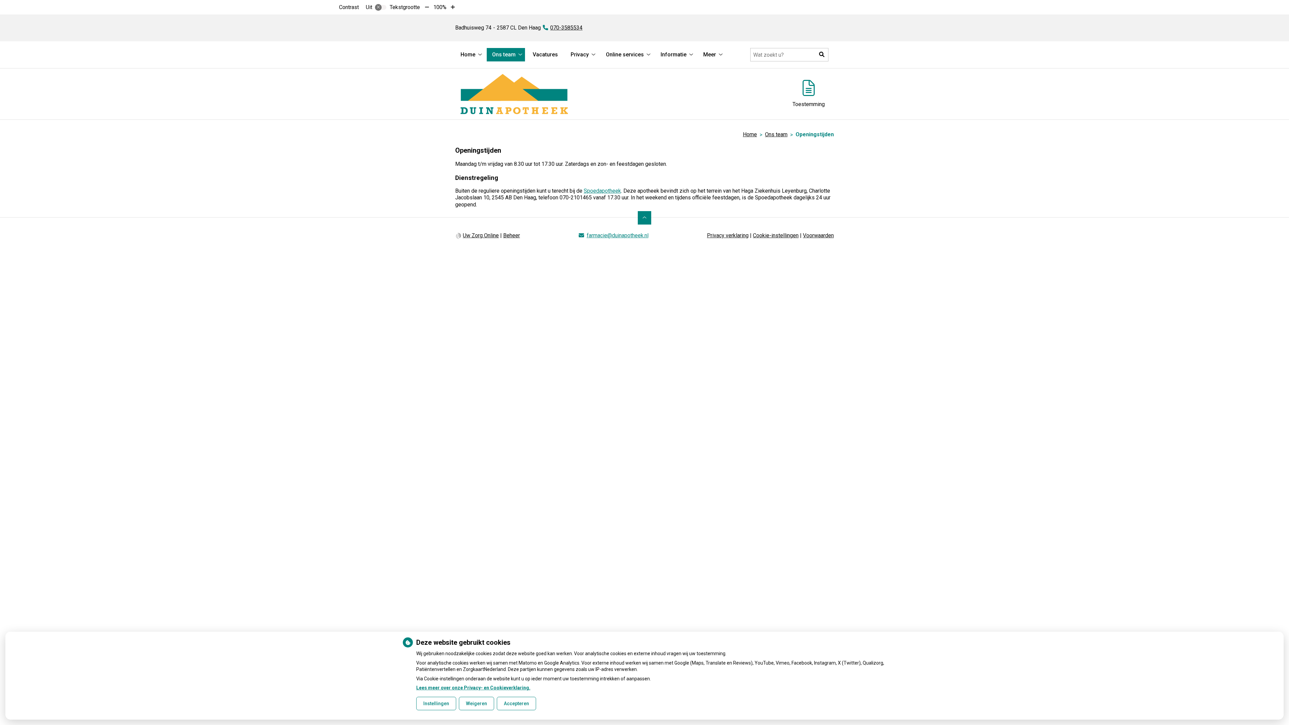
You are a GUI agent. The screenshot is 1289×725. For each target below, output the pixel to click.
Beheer (511, 235)
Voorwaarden (818, 235)
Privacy (580, 54)
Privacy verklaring (728, 235)
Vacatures (545, 54)
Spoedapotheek (602, 191)
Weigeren (476, 703)
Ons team (504, 54)
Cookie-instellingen (776, 235)
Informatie (673, 54)
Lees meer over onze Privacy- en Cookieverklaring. (473, 687)
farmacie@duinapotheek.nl (618, 235)
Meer (709, 54)
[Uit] (380, 7)
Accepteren (516, 703)
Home (468, 54)
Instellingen (436, 703)
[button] (821, 54)
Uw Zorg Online (481, 235)
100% (439, 7)
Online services (625, 54)
